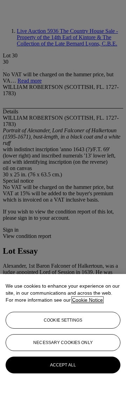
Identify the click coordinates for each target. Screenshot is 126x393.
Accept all (63, 365)
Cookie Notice (87, 300)
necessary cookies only (63, 342)
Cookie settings (63, 320)
